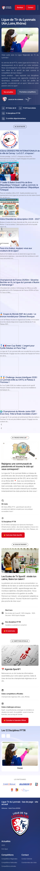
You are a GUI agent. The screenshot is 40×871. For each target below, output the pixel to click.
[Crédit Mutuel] (9, 784)
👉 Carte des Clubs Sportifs (13, 535)
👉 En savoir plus (9, 631)
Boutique (20, 7)
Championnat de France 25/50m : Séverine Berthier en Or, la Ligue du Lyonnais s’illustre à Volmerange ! (19, 282)
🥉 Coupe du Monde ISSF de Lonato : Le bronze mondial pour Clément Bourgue (18, 315)
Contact (30, 7)
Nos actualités (8, 92)
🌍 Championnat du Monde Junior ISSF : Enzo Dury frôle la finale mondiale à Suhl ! (18, 412)
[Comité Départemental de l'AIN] (36, 784)
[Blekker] (26, 784)
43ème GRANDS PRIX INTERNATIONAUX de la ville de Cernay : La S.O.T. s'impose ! (20, 152)
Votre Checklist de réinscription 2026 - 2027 (20, 219)
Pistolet (20, 768)
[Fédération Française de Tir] (24, 790)
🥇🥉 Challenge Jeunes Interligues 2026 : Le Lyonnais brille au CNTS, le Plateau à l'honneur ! (19, 380)
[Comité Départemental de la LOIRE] (12, 790)
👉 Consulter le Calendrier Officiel (15, 720)
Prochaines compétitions (28, 92)
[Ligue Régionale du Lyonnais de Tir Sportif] (6, 7)
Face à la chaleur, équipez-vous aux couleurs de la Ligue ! (16, 249)
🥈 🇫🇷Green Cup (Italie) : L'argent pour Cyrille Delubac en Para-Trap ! (17, 347)
